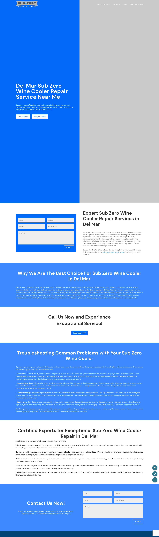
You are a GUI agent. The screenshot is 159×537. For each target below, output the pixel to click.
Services (115, 4)
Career (125, 4)
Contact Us (139, 4)
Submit (69, 247)
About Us (107, 4)
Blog (131, 4)
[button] (154, 479)
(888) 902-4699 (40, 116)
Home (99, 4)
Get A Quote (23, 116)
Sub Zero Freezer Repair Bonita (113, 252)
